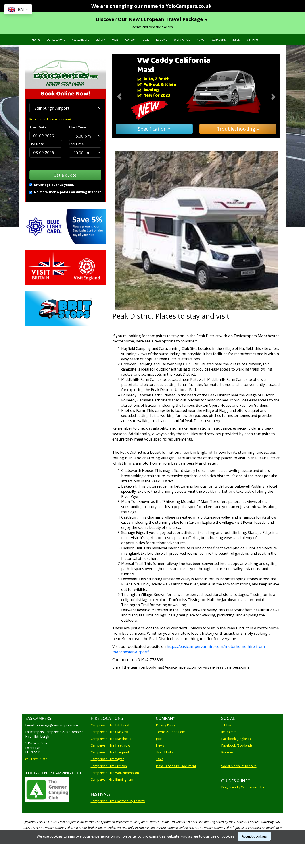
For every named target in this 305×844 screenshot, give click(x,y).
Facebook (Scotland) (236, 745)
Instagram (228, 732)
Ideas (145, 39)
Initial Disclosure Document (176, 766)
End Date (36, 144)
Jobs (159, 739)
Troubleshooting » (238, 129)
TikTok (226, 725)
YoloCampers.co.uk (189, 6)
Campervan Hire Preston (109, 766)
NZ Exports (218, 39)
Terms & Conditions (171, 732)
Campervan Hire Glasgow (109, 732)
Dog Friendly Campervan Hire (243, 787)
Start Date (37, 127)
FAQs (115, 39)
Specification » (154, 129)
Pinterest (228, 752)
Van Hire (252, 39)
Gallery (100, 39)
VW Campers (80, 39)
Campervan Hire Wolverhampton (115, 773)
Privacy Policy (165, 725)
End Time (76, 144)
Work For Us (182, 39)
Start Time (77, 127)
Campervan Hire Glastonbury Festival (118, 801)
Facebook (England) (236, 739)
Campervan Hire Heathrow (110, 745)
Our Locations (56, 39)
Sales (236, 39)
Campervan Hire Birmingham (112, 779)
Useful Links (164, 752)
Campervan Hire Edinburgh (110, 725)
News (200, 39)
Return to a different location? (50, 119)
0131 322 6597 (36, 759)
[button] (125, 96)
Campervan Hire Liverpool (110, 752)
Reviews (161, 39)
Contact (130, 39)
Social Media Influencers (239, 766)
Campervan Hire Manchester (112, 739)
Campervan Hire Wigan (107, 759)
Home (36, 39)
